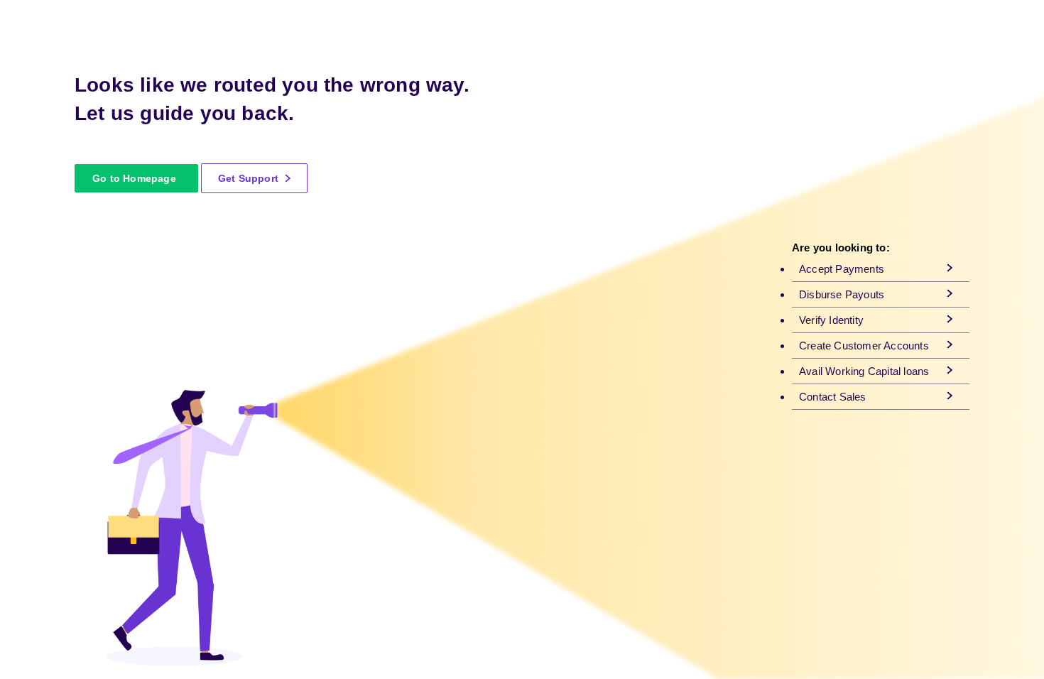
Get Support (249, 178)
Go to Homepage (134, 178)
